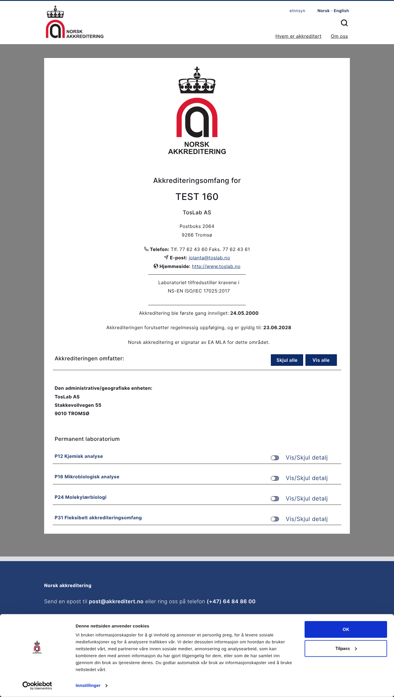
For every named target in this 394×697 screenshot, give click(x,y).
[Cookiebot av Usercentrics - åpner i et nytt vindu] (37, 685)
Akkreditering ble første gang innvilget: (184, 313)
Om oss (339, 36)
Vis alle (320, 360)
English (341, 10)
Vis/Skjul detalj (307, 457)
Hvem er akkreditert (298, 36)
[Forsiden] (75, 22)
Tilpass (342, 648)
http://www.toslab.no (216, 266)
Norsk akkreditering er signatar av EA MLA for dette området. (199, 342)
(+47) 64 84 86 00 (231, 602)
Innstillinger (88, 685)
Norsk (324, 10)
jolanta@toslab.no (209, 258)
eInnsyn (297, 10)
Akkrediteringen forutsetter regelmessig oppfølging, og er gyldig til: (184, 327)
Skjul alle (286, 360)
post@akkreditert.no (116, 602)
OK (346, 629)
